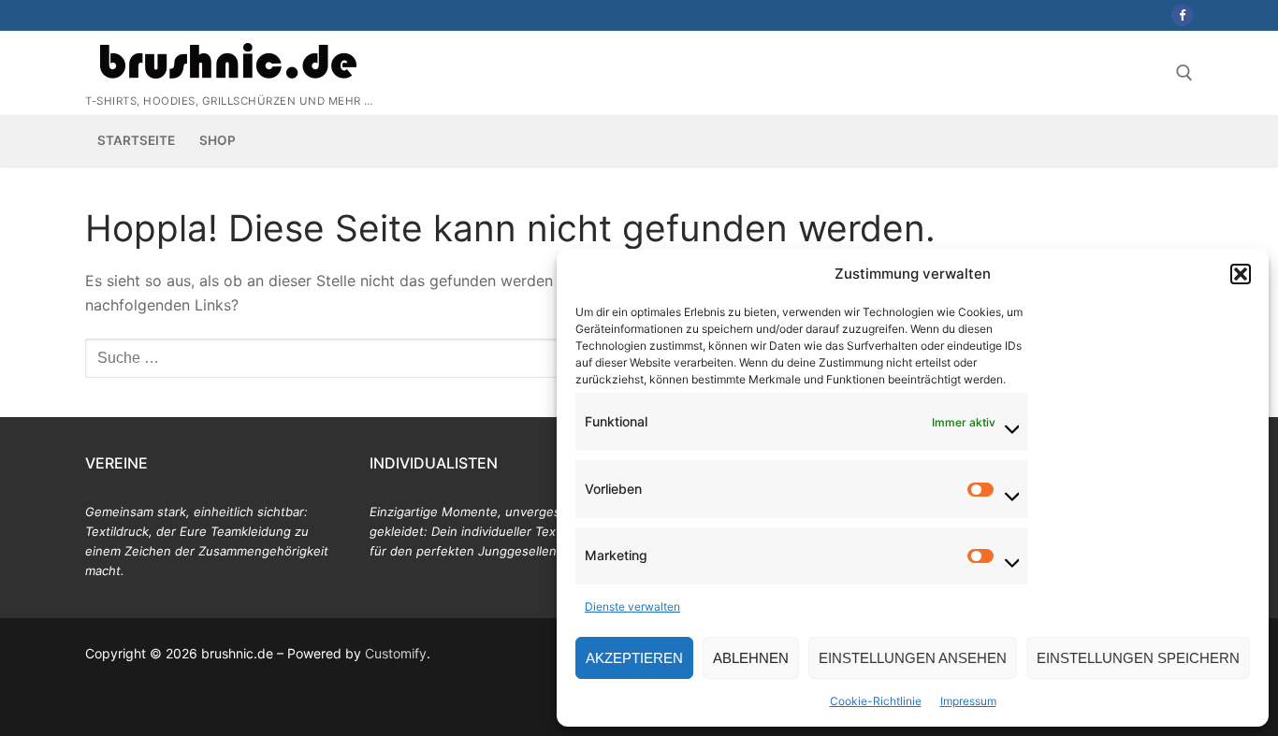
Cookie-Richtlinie (876, 701)
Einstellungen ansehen (913, 658)
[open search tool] (1184, 73)
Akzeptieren (634, 658)
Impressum (968, 701)
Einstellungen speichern (1138, 658)
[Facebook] (1182, 15)
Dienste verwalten (632, 606)
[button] (1240, 274)
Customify (396, 653)
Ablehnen (751, 658)
